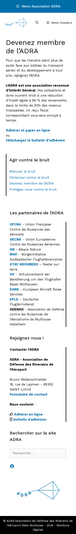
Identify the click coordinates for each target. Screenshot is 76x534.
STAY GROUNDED (24, 264)
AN (12, 249)
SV (12, 274)
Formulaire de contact (28, 394)
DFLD (14, 299)
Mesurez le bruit (22, 171)
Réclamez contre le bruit (29, 177)
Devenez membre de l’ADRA (31, 183)
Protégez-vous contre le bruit (33, 189)
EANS (14, 289)
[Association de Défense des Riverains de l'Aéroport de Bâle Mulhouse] (16, 23)
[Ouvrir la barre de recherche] (37, 23)
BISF (13, 254)
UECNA (15, 239)
